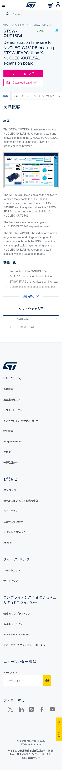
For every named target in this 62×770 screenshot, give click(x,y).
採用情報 (8, 431)
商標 (50, 750)
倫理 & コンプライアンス (17, 613)
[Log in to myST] (58, 5)
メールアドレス (11, 672)
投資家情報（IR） (13, 399)
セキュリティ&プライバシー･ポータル (24, 645)
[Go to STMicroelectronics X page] (11, 710)
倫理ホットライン (13, 624)
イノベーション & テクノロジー (20, 420)
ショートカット (11, 570)
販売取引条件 (39, 750)
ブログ (7, 452)
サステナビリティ (13, 410)
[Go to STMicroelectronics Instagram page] (31, 710)
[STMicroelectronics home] (31, 5)
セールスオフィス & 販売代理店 (20, 500)
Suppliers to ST (12, 441)
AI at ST (8, 542)
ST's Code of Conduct (16, 634)
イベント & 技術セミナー (17, 532)
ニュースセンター (13, 521)
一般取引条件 (10, 462)
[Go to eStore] (51, 5)
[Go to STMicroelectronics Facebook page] (41, 710)
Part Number (23, 319)
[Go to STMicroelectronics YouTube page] (52, 710)
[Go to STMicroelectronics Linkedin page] (21, 710)
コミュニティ (10, 511)
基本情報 (8, 389)
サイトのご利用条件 (19, 750)
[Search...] (7, 13)
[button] (4, 5)
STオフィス (9, 490)
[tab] (5, 96)
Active (40, 31)
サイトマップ (10, 580)
